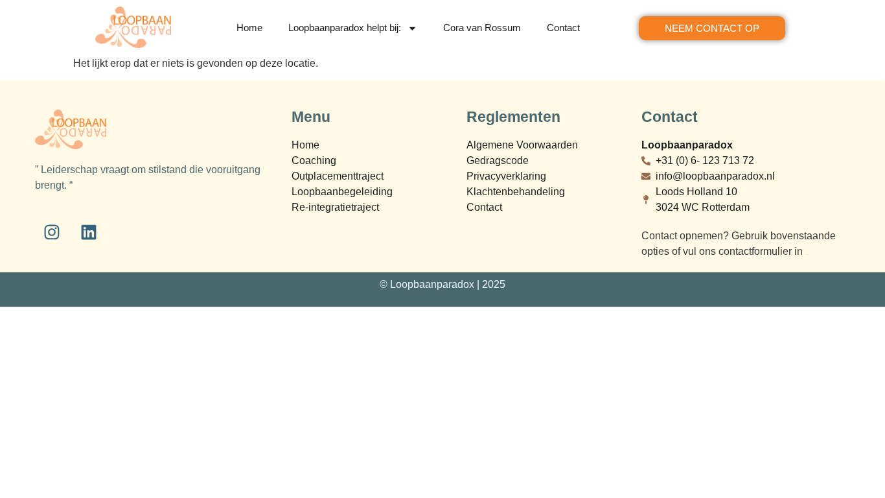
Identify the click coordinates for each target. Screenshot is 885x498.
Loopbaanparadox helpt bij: (344, 27)
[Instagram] (52, 232)
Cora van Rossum (482, 27)
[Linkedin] (89, 232)
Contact (563, 27)
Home (249, 27)
